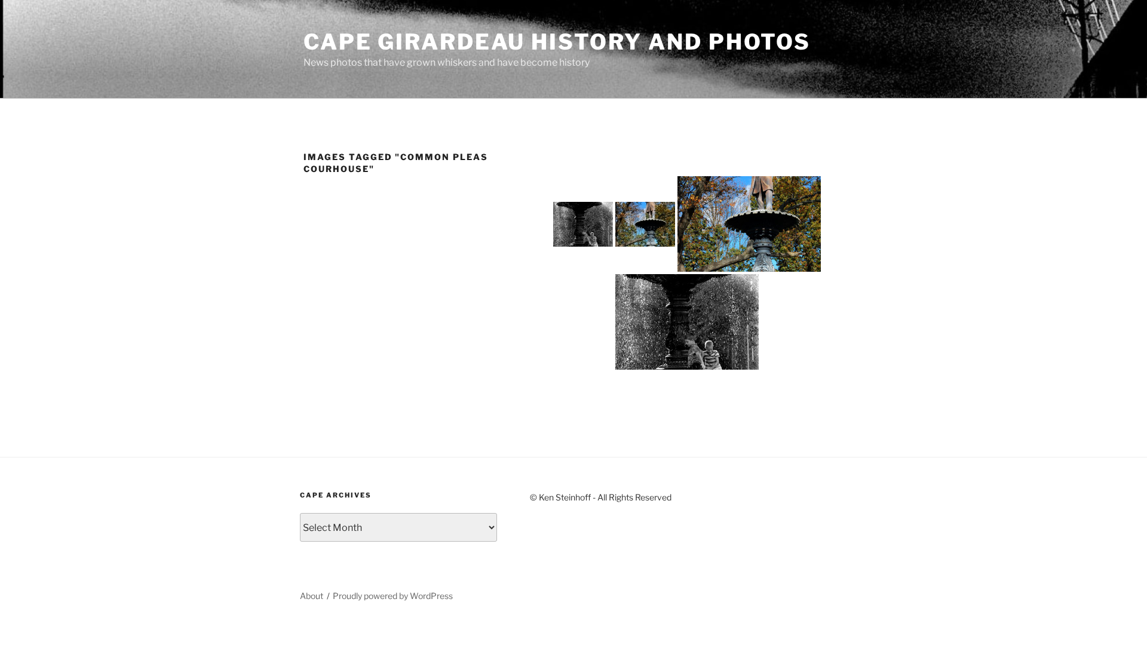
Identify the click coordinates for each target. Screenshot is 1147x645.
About (311, 596)
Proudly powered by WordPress (393, 596)
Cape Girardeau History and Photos (557, 42)
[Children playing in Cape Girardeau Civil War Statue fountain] (583, 224)
